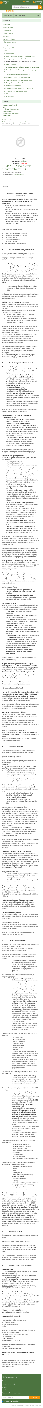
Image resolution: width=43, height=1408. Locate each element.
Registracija (5, 1381)
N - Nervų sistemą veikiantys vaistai (14, 83)
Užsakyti (6, 1401)
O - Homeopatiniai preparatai (12, 85)
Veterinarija (8, 15)
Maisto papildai (7, 45)
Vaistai (5, 50)
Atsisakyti (15, 1401)
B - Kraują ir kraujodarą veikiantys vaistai (15, 59)
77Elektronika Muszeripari (11, 109)
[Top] (3, 120)
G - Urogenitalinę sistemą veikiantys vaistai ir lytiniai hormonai (21, 67)
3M (4, 107)
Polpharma (24, 161)
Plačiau (5, 186)
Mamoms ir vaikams (9, 39)
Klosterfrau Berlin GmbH (10, 105)
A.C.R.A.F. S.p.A (7, 111)
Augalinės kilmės (9, 53)
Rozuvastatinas (19, 174)
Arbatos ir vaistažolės (9, 42)
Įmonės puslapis (6, 1390)
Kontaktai (5, 1388)
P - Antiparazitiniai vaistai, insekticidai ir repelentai (18, 88)
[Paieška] (40, 7)
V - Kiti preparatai (9, 96)
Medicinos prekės (20, 15)
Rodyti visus (7, 116)
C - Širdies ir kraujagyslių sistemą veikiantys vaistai (20, 61)
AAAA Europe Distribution (11, 113)
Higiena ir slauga (8, 33)
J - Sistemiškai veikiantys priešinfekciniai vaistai (17, 74)
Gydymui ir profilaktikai (9, 47)
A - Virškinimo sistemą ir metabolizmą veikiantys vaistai (19, 56)
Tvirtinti (34, 1397)
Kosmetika (6, 36)
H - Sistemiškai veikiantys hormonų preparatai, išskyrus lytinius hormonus (21, 71)
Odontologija (7, 30)
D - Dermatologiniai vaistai (12, 64)
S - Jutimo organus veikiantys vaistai (14, 94)
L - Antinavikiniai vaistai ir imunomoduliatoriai (17, 77)
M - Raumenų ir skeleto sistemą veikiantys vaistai (18, 80)
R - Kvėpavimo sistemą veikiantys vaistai (15, 91)
